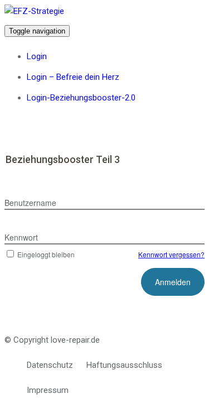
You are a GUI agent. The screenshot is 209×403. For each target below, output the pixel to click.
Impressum (48, 390)
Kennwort (21, 237)
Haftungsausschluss (124, 365)
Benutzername (30, 202)
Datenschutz (50, 365)
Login (37, 56)
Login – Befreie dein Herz (73, 77)
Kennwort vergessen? (171, 254)
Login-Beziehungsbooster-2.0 (81, 98)
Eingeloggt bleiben (46, 254)
